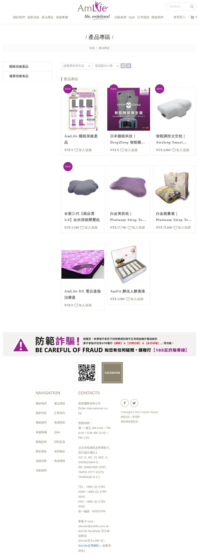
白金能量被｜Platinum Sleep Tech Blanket (174, 217)
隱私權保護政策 (129, 421)
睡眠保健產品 (19, 66)
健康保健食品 (19, 76)
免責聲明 (59, 460)
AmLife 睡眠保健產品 (81, 139)
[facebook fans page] (112, 372)
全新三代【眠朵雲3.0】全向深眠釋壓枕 (82, 217)
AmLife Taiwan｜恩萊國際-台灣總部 (93, 12)
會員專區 (59, 422)
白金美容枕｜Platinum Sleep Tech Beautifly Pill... (128, 217)
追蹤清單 (41, 460)
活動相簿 (120, 17)
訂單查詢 (143, 17)
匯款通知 (41, 451)
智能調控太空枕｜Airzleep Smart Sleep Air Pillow (171, 139)
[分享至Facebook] (125, 403)
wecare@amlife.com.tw (93, 526)
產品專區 (47, 17)
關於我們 (19, 17)
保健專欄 (62, 17)
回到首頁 (59, 441)
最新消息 (33, 17)
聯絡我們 (157, 17)
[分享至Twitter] (134, 403)
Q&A (132, 17)
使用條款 (59, 451)
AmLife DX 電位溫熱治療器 (82, 294)
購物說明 (41, 441)
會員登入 (179, 17)
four (128, 65)
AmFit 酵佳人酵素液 (127, 291)
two (123, 65)
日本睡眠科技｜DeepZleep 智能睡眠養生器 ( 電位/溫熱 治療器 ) (128, 139)
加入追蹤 (85, 150)
